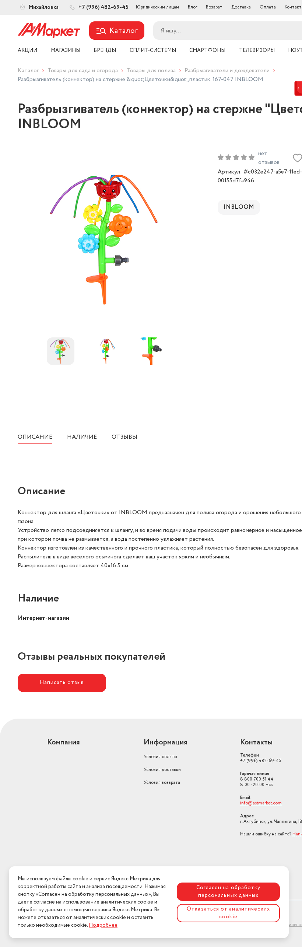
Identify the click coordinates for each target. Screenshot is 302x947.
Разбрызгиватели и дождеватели (227, 70)
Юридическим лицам (157, 7)
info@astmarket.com (261, 803)
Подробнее (103, 925)
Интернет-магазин (43, 618)
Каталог (28, 70)
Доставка (241, 7)
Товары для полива (151, 70)
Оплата (268, 7)
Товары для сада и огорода (83, 70)
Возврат (214, 7)
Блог (192, 7)
